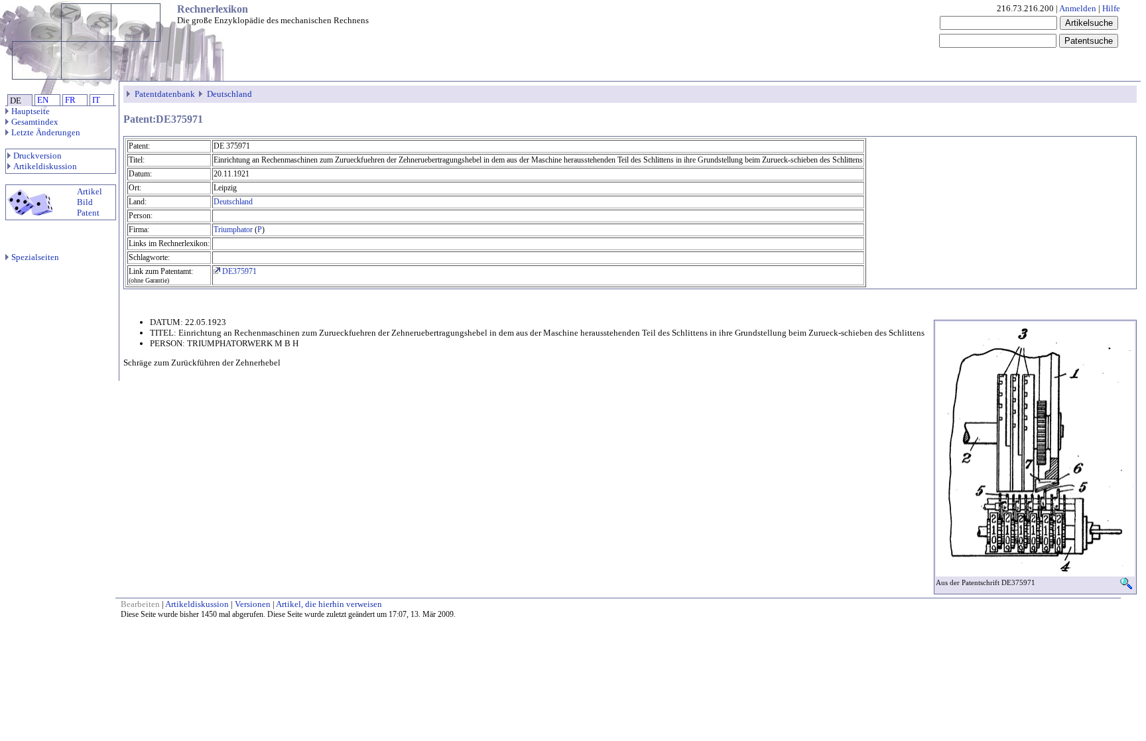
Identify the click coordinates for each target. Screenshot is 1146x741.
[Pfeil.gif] (130, 94)
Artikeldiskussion (45, 166)
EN (42, 100)
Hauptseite (30, 111)
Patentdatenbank (165, 94)
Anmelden (1077, 8)
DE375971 (238, 271)
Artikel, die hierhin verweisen (329, 604)
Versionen (253, 604)
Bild (85, 202)
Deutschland (229, 94)
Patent (88, 213)
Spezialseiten (35, 257)
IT (96, 100)
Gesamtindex (34, 122)
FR (70, 100)
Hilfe (1111, 8)
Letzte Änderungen (45, 132)
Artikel (89, 191)
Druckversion (37, 156)
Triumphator (233, 229)
